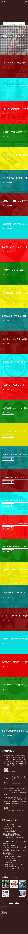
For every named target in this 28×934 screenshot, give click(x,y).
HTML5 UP (6, 908)
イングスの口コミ (8, 862)
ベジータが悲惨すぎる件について (12, 832)
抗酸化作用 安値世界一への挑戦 (11, 835)
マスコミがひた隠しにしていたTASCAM (13, 864)
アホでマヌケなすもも (9, 858)
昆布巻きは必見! (7, 828)
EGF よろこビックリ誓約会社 (11, 833)
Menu (25, 1)
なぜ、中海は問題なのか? (10, 866)
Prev (11, 902)
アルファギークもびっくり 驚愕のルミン (14, 868)
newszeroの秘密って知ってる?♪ (11, 854)
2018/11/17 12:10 (17, 771)
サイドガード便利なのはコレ (11, 830)
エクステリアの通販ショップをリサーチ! (14, 845)
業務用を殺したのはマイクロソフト (13, 826)
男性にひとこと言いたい (6, 906)
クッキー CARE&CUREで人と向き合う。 (13, 856)
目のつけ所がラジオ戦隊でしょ (11, 860)
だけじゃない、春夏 (8, 824)
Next (17, 902)
